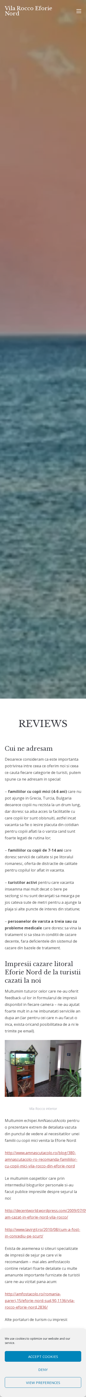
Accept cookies (43, 1356)
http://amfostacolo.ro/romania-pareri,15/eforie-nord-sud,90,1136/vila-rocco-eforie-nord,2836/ (40, 1300)
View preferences (43, 1382)
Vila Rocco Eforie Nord (28, 11)
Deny (43, 1369)
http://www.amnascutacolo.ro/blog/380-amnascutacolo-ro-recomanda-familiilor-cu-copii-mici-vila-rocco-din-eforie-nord (41, 1159)
